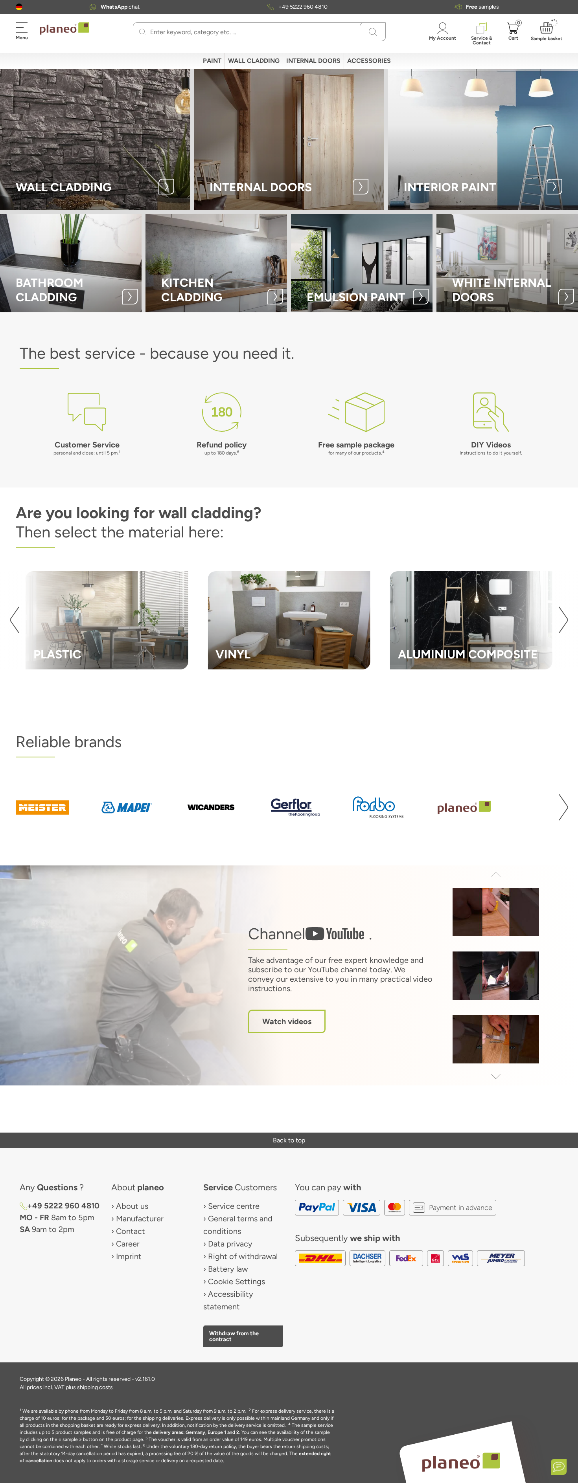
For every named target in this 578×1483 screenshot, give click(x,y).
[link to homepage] (64, 28)
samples (482, 7)
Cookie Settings (236, 1281)
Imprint (129, 1256)
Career (128, 1243)
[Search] (142, 32)
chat (120, 7)
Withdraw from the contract (234, 1336)
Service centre (234, 1206)
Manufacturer (140, 1218)
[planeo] (461, 1462)
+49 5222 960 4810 (303, 7)
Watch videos (286, 1021)
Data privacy (230, 1243)
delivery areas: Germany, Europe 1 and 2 (196, 1432)
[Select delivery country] (19, 7)
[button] (19, 7)
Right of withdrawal (243, 1256)
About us (132, 1206)
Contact (130, 1231)
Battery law (228, 1269)
